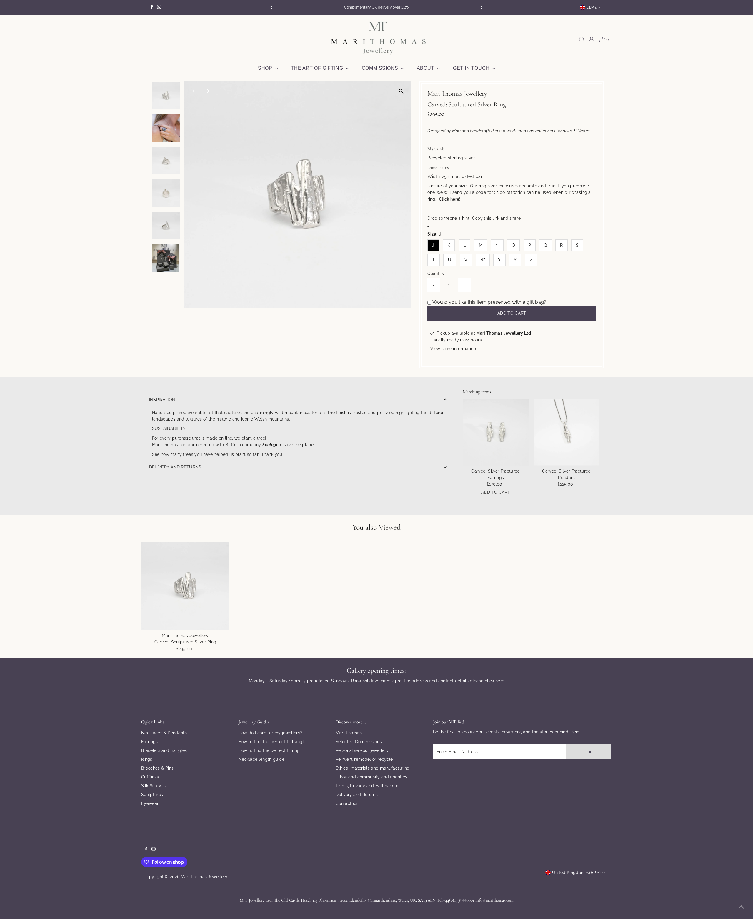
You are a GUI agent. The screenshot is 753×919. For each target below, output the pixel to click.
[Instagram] (159, 7)
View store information (453, 349)
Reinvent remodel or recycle (364, 759)
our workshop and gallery (524, 131)
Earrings (149, 741)
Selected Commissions (359, 741)
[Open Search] (581, 39)
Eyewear (150, 803)
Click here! (450, 199)
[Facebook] (151, 7)
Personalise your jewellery (362, 750)
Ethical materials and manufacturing (372, 768)
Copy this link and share (496, 218)
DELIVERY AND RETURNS (175, 467)
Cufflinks (150, 777)
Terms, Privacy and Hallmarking (368, 785)
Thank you (271, 454)
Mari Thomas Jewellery (204, 876)
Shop (266, 68)
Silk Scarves (153, 785)
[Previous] (271, 7)
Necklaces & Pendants (164, 732)
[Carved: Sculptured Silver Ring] (185, 586)
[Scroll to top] (741, 907)
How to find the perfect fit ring (269, 750)
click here (494, 680)
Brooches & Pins (157, 768)
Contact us (347, 803)
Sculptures (152, 794)
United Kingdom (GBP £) (576, 872)
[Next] (481, 7)
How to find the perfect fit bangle (272, 741)
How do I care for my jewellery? (271, 732)
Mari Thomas (349, 732)
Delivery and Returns (357, 794)
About (426, 68)
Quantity (435, 273)
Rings (146, 759)
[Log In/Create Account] (591, 39)
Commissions (381, 68)
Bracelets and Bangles (164, 750)
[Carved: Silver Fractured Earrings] (496, 432)
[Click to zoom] (401, 91)
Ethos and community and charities (371, 777)
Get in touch (472, 68)
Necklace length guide (261, 759)
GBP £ (592, 7)
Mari (456, 131)
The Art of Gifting (317, 68)
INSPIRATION (162, 399)
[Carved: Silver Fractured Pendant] (567, 432)
